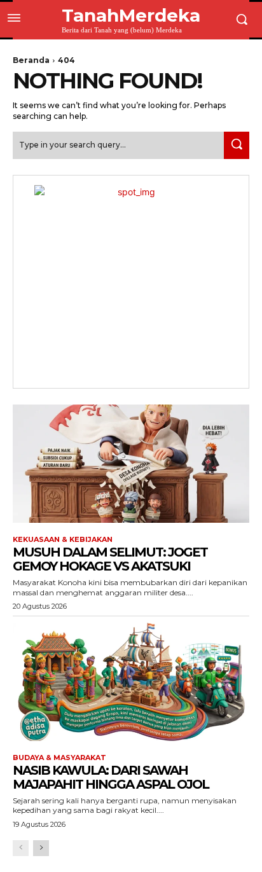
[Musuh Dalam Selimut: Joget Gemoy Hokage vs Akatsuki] (131, 464)
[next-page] (41, 848)
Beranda (31, 60)
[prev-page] (21, 848)
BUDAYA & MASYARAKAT (59, 758)
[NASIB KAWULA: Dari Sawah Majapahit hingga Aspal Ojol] (131, 682)
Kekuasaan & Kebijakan (63, 540)
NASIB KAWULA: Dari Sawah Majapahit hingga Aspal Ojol (111, 777)
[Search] (236, 145)
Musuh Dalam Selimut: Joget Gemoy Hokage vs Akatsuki (110, 559)
